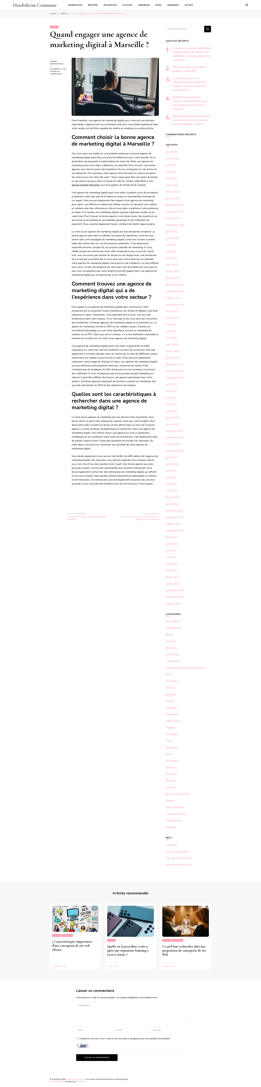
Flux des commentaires (178, 858)
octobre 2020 (173, 603)
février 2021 (173, 577)
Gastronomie (173, 721)
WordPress (81, 1081)
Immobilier (144, 5)
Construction (172, 661)
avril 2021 (171, 563)
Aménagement (174, 628)
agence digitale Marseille (86, 185)
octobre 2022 (173, 444)
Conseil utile (172, 654)
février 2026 (173, 191)
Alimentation (75, 5)
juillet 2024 (172, 318)
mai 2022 (171, 477)
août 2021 (171, 537)
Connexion (171, 844)
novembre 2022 (175, 437)
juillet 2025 (172, 238)
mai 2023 (171, 397)
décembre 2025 (175, 205)
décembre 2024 (175, 284)
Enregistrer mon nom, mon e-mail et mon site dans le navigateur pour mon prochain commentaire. (124, 1038)
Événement (172, 714)
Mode (158, 5)
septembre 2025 (175, 225)
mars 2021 (172, 570)
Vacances (171, 827)
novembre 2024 (175, 291)
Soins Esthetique (175, 807)
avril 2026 (171, 178)
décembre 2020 (175, 590)
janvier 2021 (173, 583)
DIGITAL (54, 27)
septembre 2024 (175, 304)
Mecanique (172, 747)
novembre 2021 (175, 517)
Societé (189, 5)
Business (170, 647)
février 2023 (173, 417)
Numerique (173, 5)
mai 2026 (171, 171)
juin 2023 (171, 391)
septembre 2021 (175, 530)
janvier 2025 (173, 278)
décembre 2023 (175, 364)
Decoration (110, 5)
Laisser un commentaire (59, 73)
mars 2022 (172, 490)
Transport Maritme (176, 814)
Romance (171, 780)
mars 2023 (172, 411)
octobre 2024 (173, 298)
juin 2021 (171, 550)
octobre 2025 (173, 218)
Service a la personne (177, 794)
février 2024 (173, 351)
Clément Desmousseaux (56, 62)
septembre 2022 (175, 450)
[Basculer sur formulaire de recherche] (247, 5)
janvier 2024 (173, 357)
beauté (169, 634)
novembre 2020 (175, 597)
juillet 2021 (172, 543)
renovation (171, 774)
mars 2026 (172, 185)
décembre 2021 (175, 510)
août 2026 (171, 151)
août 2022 (171, 457)
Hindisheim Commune (35, 5)
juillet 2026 (172, 158)
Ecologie (127, 5)
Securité (170, 787)
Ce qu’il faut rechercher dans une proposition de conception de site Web (184, 950)
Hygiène (170, 727)
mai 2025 (171, 251)
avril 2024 (171, 338)
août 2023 (171, 384)
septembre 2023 (175, 377)
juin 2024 (171, 324)
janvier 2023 (173, 424)
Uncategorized (174, 820)
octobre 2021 (173, 524)
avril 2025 (171, 258)
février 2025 (173, 271)
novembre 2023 (175, 371)
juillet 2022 (172, 464)
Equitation (171, 707)
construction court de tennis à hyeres (186, 667)
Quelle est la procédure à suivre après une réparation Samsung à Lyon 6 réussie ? (127, 950)
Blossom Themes (57, 1081)
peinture (170, 767)
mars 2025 (172, 264)
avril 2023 (171, 404)
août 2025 (171, 231)
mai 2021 (171, 557)
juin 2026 (171, 165)
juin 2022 (171, 470)
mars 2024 (172, 344)
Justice (169, 740)
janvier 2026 (173, 198)
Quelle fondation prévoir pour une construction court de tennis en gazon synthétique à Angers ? (192, 120)
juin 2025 (171, 244)
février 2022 (173, 497)
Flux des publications (177, 851)
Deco (168, 674)
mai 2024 (171, 331)
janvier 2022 (173, 504)
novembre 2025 (175, 211)
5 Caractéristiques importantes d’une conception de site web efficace (72, 946)
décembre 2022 (175, 431)
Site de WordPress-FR (178, 864)
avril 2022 (171, 484)
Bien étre (93, 5)
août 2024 (171, 311)
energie (170, 701)
